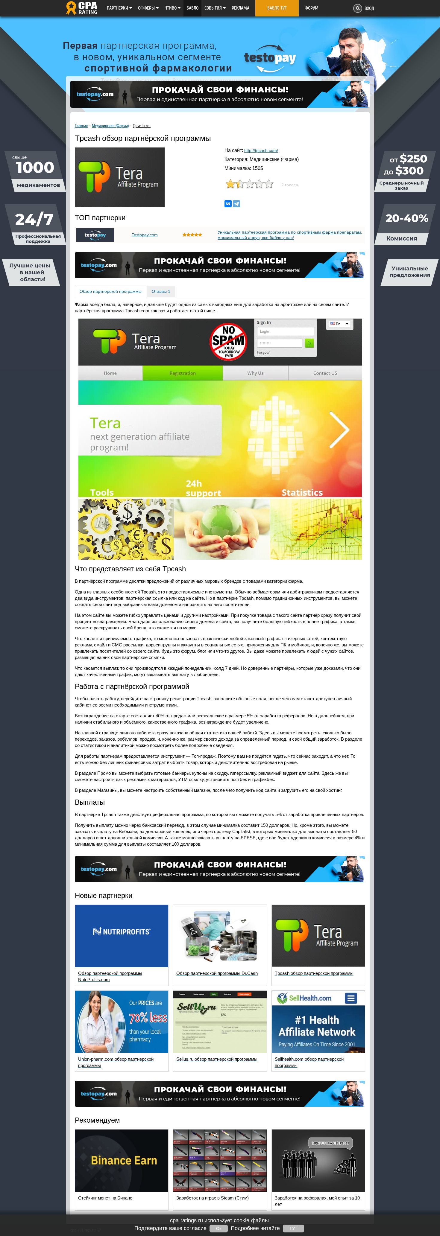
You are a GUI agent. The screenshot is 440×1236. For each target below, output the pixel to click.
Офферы (147, 8)
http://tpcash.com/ (261, 150)
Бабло (192, 8)
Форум (311, 8)
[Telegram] (236, 203)
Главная (81, 126)
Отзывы (161, 291)
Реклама (240, 8)
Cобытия (213, 8)
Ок (218, 1228)
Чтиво (171, 8)
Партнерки (118, 8)
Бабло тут (277, 8)
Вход (369, 8)
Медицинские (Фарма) (110, 126)
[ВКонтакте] (228, 203)
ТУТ (293, 1228)
